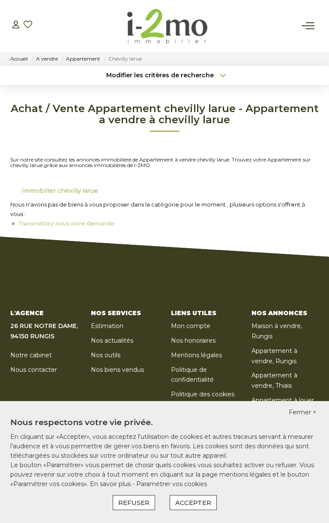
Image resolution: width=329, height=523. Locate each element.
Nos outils (105, 355)
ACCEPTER (193, 503)
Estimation (107, 326)
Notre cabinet (31, 355)
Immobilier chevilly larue (60, 191)
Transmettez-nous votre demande (66, 223)
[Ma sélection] (28, 25)
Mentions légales (196, 355)
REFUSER (134, 503)
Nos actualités (112, 340)
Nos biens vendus (117, 370)
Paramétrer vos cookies (171, 484)
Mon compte (190, 326)
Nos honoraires (193, 340)
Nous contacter (33, 370)
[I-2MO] (167, 26)
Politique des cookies (202, 394)
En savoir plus (111, 484)
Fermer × (302, 412)
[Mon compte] (15, 25)
